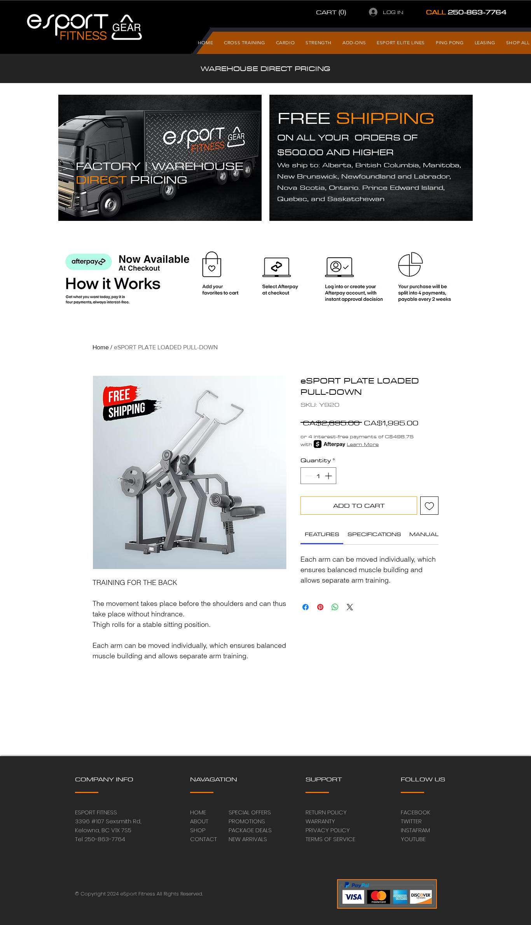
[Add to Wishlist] (429, 505)
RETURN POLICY (326, 812)
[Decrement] (308, 476)
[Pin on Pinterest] (320, 607)
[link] (322, 534)
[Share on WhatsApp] (335, 607)
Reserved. (191, 893)
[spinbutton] (318, 476)
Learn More (363, 444)
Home (101, 347)
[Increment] (329, 476)
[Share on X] (350, 607)
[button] (332, 12)
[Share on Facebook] (305, 607)
